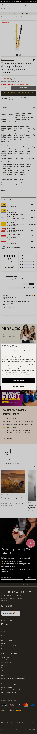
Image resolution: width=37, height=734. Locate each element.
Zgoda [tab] (6, 350)
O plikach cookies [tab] (29, 350)
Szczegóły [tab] (17, 350)
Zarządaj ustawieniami (18, 386)
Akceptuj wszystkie (18, 380)
